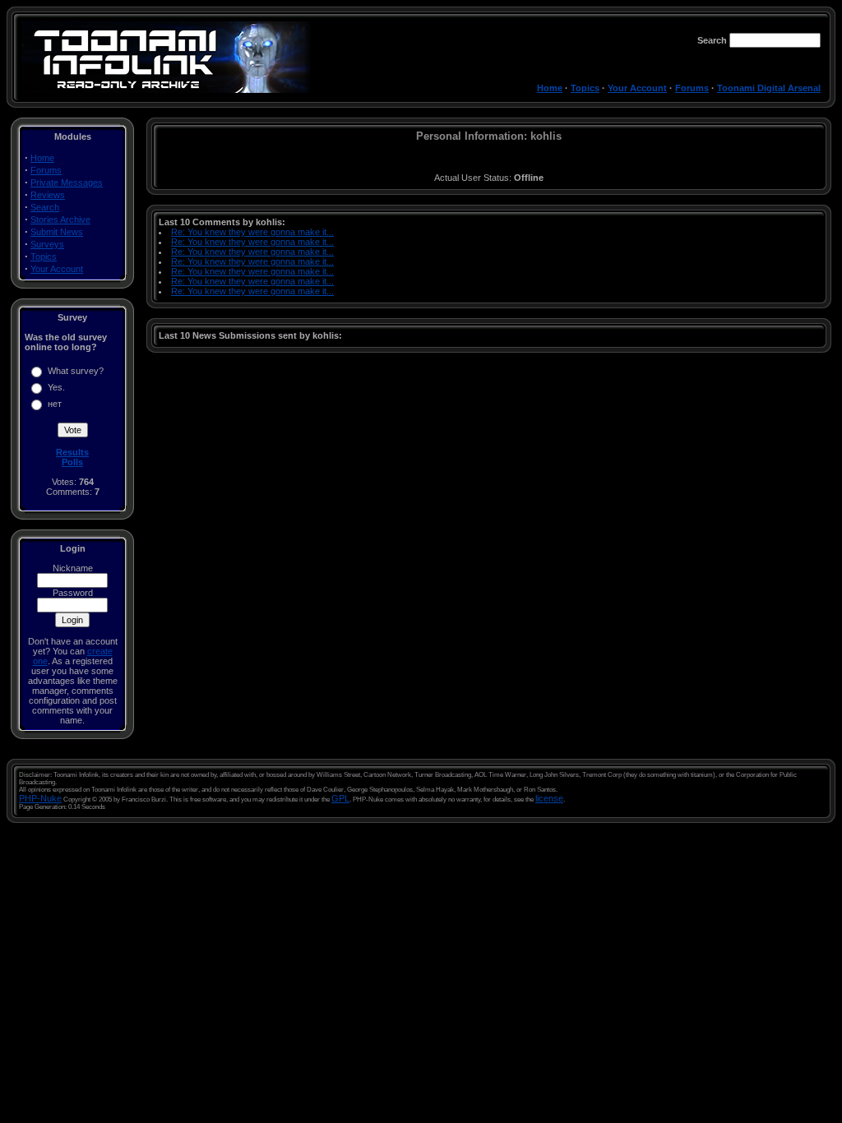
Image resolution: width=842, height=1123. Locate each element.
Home (549, 88)
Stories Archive (60, 219)
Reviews (47, 195)
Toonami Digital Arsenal (769, 88)
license (549, 798)
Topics (585, 88)
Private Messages (66, 182)
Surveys (47, 244)
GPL (340, 798)
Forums (692, 88)
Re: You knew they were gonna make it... (252, 232)
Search (44, 207)
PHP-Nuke (40, 798)
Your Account (637, 88)
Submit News (56, 232)
